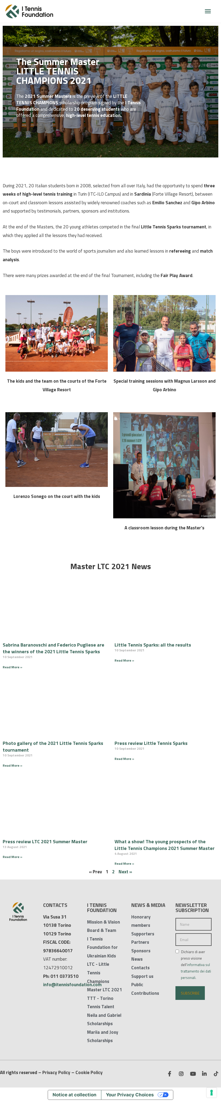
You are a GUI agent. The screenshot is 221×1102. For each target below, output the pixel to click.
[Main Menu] (208, 11)
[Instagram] (181, 1073)
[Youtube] (193, 1073)
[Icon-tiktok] (216, 1073)
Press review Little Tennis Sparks (151, 743)
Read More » (12, 667)
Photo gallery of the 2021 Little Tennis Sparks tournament (53, 746)
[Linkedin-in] (204, 1073)
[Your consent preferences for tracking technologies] (211, 1092)
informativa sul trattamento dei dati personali (196, 971)
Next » (125, 871)
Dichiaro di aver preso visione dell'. (195, 965)
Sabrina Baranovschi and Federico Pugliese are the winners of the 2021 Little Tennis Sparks (53, 648)
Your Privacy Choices (130, 1094)
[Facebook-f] (169, 1073)
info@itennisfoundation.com (72, 984)
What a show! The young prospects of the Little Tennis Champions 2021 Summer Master (165, 845)
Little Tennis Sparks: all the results (153, 644)
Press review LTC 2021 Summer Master (45, 841)
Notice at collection (74, 1094)
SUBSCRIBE (190, 993)
